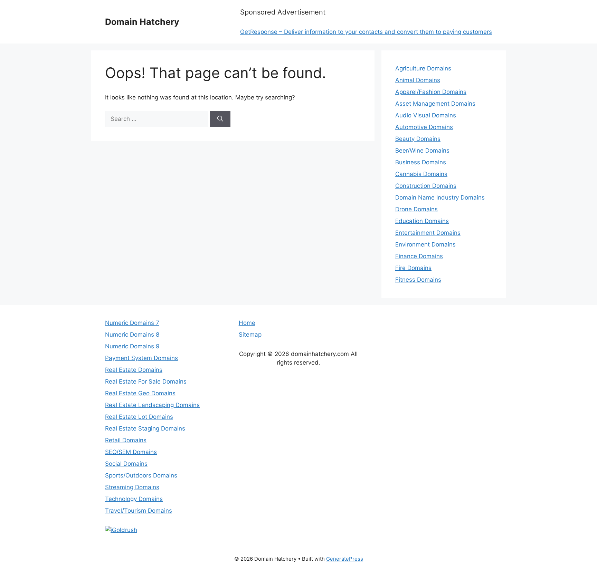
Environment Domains (425, 244)
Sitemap (250, 334)
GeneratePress (344, 558)
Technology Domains (134, 498)
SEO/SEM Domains (131, 451)
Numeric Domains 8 (132, 334)
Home (247, 322)
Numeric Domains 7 (132, 322)
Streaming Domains (132, 487)
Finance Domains (419, 256)
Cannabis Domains (421, 174)
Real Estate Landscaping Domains (152, 405)
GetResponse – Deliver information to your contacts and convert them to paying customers (366, 31)
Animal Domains (417, 80)
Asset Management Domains (435, 103)
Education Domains (422, 221)
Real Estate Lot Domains (139, 416)
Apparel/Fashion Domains (430, 91)
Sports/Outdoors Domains (141, 475)
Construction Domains (425, 185)
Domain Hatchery (142, 22)
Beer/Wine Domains (422, 150)
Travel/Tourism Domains (138, 510)
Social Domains (126, 463)
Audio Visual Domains (425, 115)
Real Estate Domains (133, 369)
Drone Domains (416, 209)
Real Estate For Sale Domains (146, 381)
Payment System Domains (141, 358)
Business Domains (420, 162)
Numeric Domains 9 (132, 346)
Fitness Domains (418, 279)
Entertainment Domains (428, 232)
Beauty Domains (417, 138)
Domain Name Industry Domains (440, 197)
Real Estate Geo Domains (140, 393)
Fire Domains (413, 267)
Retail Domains (125, 440)
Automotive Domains (424, 127)
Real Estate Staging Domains (145, 428)
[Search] (220, 119)
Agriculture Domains (423, 68)
